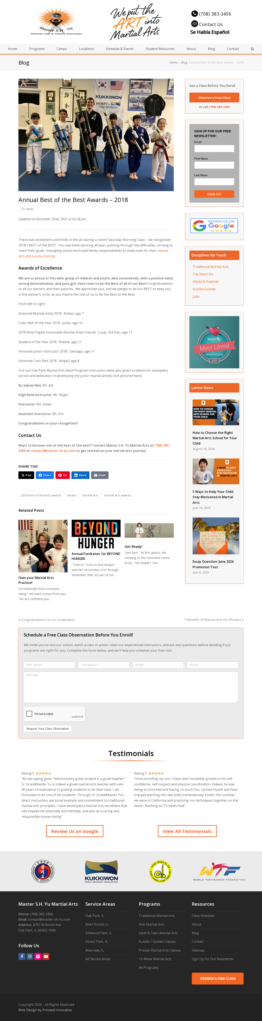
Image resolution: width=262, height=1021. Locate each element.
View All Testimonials (187, 831)
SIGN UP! (214, 194)
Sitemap (198, 950)
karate (71, 495)
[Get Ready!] (149, 530)
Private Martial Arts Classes (160, 950)
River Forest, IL (97, 924)
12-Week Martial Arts (155, 959)
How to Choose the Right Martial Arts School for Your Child (215, 438)
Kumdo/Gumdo (204, 289)
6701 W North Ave (47, 924)
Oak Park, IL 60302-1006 (37, 930)
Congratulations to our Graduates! (47, 619)
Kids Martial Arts (151, 924)
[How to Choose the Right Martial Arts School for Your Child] (216, 412)
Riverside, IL (95, 950)
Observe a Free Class (214, 97)
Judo (196, 296)
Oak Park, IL (95, 915)
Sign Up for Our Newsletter (213, 959)
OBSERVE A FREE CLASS (218, 978)
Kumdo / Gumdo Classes (157, 941)
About (196, 924)
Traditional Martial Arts (211, 266)
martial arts (90, 495)
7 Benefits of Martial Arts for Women (212, 619)
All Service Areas (98, 959)
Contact (198, 941)
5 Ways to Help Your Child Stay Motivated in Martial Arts (213, 497)
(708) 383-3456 (215, 14)
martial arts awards (117, 495)
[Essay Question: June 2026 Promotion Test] (216, 535)
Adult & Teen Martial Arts (158, 933)
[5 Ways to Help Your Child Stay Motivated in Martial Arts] (216, 471)
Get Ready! (133, 546)
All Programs (149, 967)
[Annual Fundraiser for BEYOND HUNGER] (96, 534)
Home (173, 62)
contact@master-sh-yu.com (53, 450)
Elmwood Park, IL (99, 933)
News (30, 209)
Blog (184, 62)
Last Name (201, 175)
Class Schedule (203, 915)
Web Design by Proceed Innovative (45, 1010)
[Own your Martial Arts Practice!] (43, 546)
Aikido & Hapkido (206, 281)
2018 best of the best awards (41, 495)
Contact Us (211, 24)
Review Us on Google (74, 831)
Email (198, 142)
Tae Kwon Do (203, 274)
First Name (201, 158)
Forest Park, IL (97, 941)
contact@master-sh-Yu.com (49, 919)
